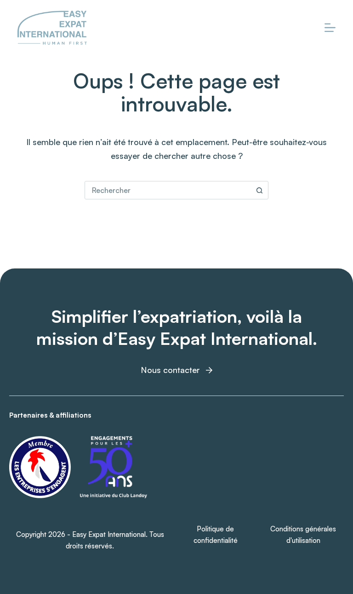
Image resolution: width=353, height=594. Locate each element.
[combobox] (168, 190)
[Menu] (330, 27)
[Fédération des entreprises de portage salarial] (40, 467)
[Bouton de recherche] (259, 190)
